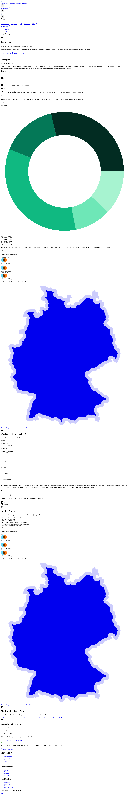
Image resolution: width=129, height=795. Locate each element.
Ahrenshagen (27, 717)
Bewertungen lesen (18, 53)
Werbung (6, 775)
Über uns (6, 770)
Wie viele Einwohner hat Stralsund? (12, 525)
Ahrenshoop (47, 717)
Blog (25, 3)
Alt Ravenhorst (55, 717)
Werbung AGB (8, 787)
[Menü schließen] (1, 13)
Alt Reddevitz (63, 717)
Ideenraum (21, 3)
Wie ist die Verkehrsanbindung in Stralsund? (14, 522)
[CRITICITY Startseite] (5, 1)
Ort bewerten (4, 8)
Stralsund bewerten (6, 53)
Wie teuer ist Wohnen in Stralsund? (12, 521)
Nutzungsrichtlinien (9, 785)
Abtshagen (4, 717)
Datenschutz (7, 784)
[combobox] (9, 728)
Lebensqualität (5, 3)
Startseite (6, 29)
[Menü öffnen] (2, 10)
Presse (6, 772)
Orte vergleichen (15, 741)
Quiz (16, 3)
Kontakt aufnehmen (8, 749)
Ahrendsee (10, 717)
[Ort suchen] (2, 5)
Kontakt (6, 773)
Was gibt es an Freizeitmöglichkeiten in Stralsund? (16, 524)
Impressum (7, 782)
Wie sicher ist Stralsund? (9, 519)
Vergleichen (12, 3)
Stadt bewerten (5, 741)
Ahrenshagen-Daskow (37, 717)
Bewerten (7, 760)
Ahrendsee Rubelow (18, 717)
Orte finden (9, 31)
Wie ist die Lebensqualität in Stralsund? (13, 517)
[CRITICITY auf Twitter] (3, 793)
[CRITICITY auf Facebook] (1, 793)
